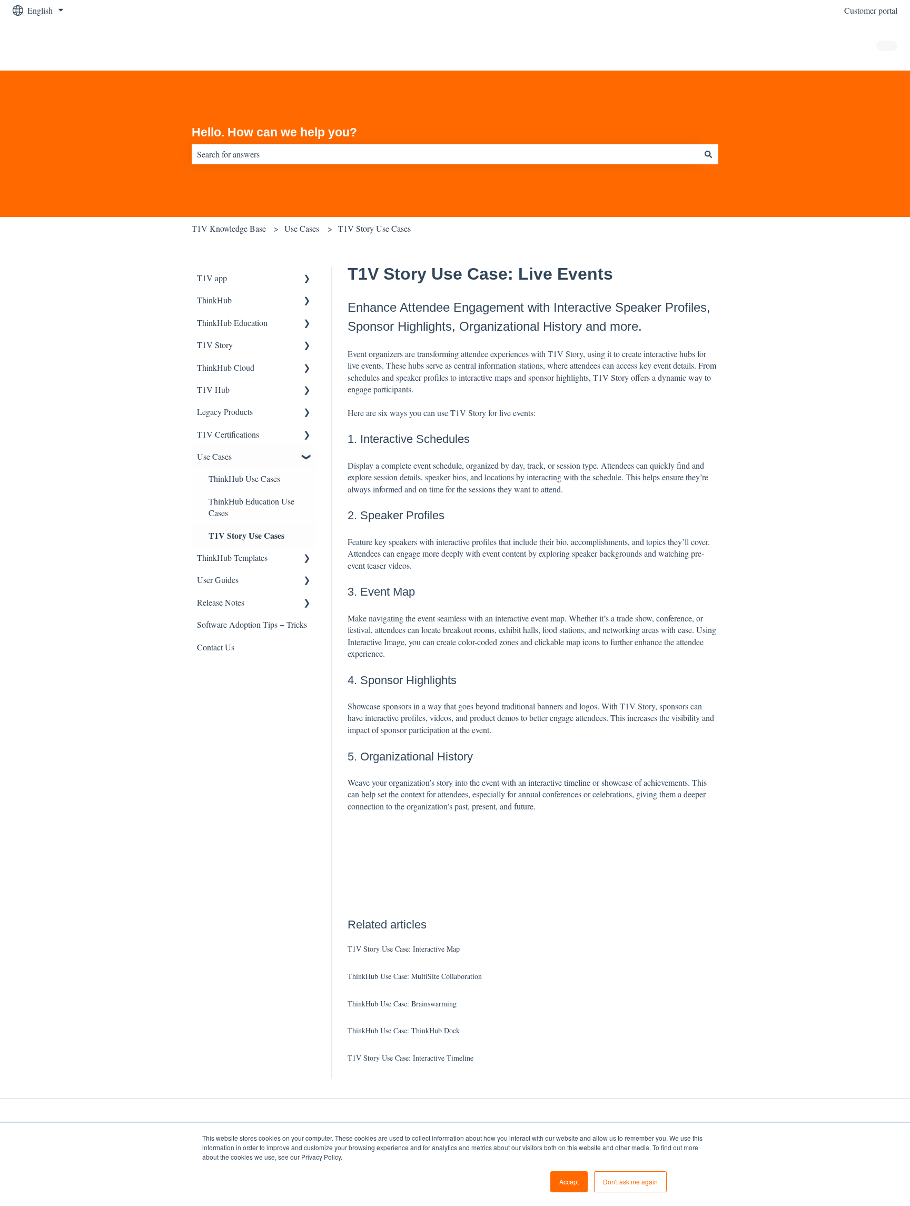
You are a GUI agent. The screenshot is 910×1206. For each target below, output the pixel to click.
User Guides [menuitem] (218, 579)
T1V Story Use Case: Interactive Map (404, 949)
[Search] (708, 154)
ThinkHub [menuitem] (214, 299)
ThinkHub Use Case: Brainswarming (402, 1004)
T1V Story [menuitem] (215, 344)
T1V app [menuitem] (212, 277)
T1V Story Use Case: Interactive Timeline (410, 1058)
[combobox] (445, 154)
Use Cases (301, 228)
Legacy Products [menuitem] (225, 411)
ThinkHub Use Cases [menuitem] (244, 478)
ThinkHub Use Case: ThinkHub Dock (404, 1030)
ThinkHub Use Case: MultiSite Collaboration (415, 976)
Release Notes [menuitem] (220, 602)
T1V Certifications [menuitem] (228, 434)
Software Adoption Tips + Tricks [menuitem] (252, 624)
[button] (307, 279)
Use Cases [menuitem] (214, 456)
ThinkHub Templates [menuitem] (232, 557)
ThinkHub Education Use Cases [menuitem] (251, 507)
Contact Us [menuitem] (215, 647)
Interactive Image (376, 641)
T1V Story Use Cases (374, 228)
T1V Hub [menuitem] (213, 389)
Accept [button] (569, 1181)
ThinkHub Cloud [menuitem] (225, 367)
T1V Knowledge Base (229, 228)
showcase (616, 782)
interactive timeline (559, 782)
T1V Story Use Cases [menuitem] (246, 535)
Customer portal (870, 10)
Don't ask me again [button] (630, 1181)
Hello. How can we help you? (274, 132)
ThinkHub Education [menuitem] (232, 322)
